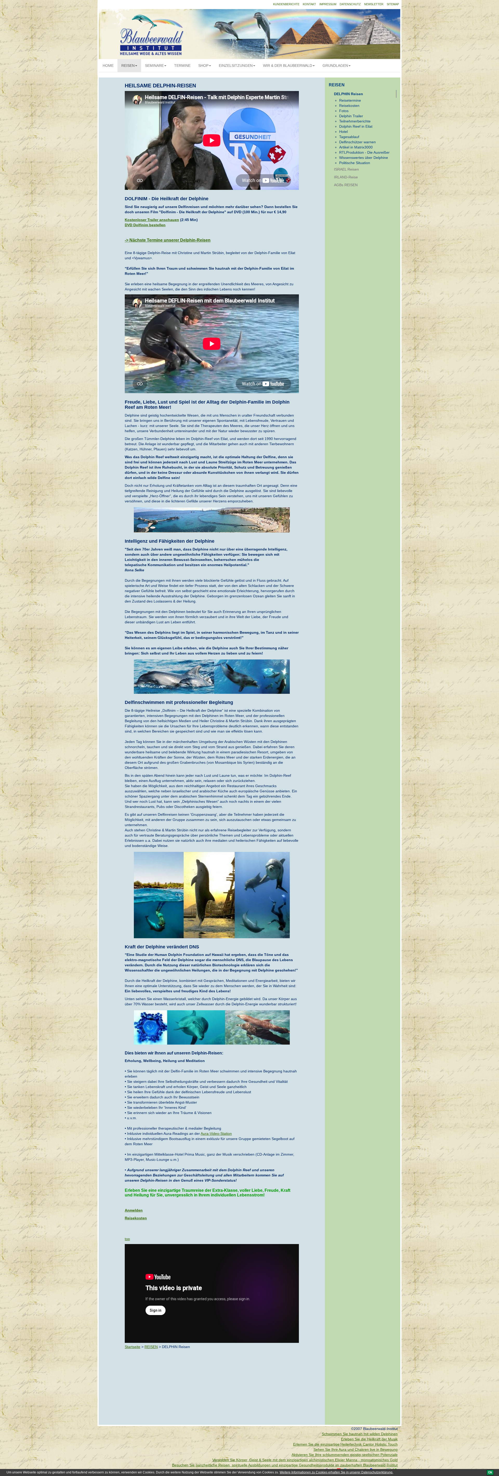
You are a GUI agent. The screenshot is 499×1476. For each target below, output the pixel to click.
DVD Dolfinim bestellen (145, 225)
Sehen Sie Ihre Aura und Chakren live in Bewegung (355, 1449)
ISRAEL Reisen (346, 169)
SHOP (203, 65)
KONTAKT (309, 4)
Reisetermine (350, 100)
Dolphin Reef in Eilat (355, 126)
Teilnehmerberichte (355, 121)
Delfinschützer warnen (357, 142)
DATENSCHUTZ (350, 4)
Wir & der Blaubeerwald (287, 65)
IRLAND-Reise (346, 177)
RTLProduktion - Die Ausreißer (364, 152)
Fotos (344, 111)
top (127, 1239)
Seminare (154, 65)
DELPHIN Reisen (348, 94)
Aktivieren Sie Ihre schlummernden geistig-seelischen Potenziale (345, 1455)
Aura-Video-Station (216, 1133)
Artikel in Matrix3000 (356, 147)
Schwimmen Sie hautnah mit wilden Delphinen (360, 1434)
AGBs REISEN (346, 185)
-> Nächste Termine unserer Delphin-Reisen (168, 240)
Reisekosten (136, 1218)
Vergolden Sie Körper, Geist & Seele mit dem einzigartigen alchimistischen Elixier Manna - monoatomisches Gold (305, 1460)
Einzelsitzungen (236, 65)
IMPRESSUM (327, 4)
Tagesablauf (349, 137)
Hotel (343, 132)
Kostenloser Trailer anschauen (152, 220)
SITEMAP (393, 4)
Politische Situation (354, 163)
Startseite (132, 1347)
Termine (182, 65)
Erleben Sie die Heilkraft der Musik (369, 1439)
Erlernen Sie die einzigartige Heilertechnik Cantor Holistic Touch (345, 1444)
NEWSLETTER (373, 4)
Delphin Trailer (351, 116)
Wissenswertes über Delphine (363, 158)
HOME (108, 65)
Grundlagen (335, 65)
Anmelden (134, 1210)
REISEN (128, 65)
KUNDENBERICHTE (286, 4)
